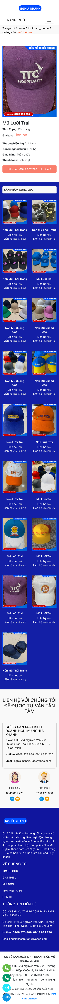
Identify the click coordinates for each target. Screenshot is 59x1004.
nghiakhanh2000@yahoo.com (32, 760)
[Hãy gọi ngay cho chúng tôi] (4, 977)
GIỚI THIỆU (9, 877)
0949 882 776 (28, 169)
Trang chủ (8, 28)
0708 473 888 (44, 793)
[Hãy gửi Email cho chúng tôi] (4, 987)
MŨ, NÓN (8, 884)
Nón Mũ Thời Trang (15, 229)
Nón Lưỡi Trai (14, 442)
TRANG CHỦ (15, 20)
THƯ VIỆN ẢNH (12, 890)
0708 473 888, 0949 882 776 (34, 754)
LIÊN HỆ (7, 897)
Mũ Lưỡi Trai (44, 279)
